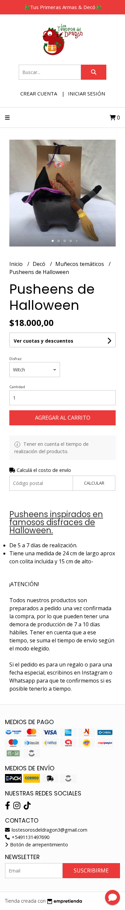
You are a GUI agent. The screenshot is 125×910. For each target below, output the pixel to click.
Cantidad (17, 386)
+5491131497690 (29, 837)
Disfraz (15, 358)
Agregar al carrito (62, 417)
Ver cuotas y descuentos (43, 341)
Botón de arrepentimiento (38, 844)
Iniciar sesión (86, 93)
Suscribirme (91, 870)
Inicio (16, 264)
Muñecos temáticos (80, 264)
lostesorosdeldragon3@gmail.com (48, 830)
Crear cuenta (38, 93)
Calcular (94, 483)
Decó (40, 264)
